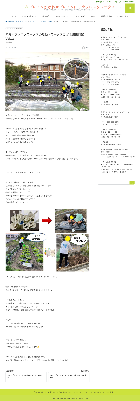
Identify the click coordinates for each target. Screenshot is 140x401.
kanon (87, 48)
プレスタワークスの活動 (14, 28)
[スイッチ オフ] (120, 8)
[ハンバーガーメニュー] (6, 8)
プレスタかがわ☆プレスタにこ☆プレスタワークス (72, 7)
